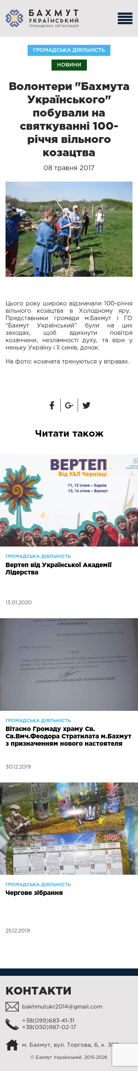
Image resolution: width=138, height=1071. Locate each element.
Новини (69, 65)
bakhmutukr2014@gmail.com (62, 1006)
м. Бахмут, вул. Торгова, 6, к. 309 (70, 1045)
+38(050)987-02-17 (49, 1027)
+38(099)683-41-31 (48, 1020)
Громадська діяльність (69, 50)
